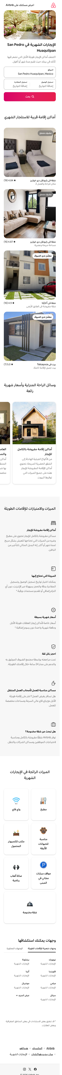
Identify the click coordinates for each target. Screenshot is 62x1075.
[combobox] (29, 74)
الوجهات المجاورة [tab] (15, 948)
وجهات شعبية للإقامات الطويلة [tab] (42, 948)
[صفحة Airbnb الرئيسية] (53, 5)
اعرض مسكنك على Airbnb (20, 5)
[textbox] (42, 86)
